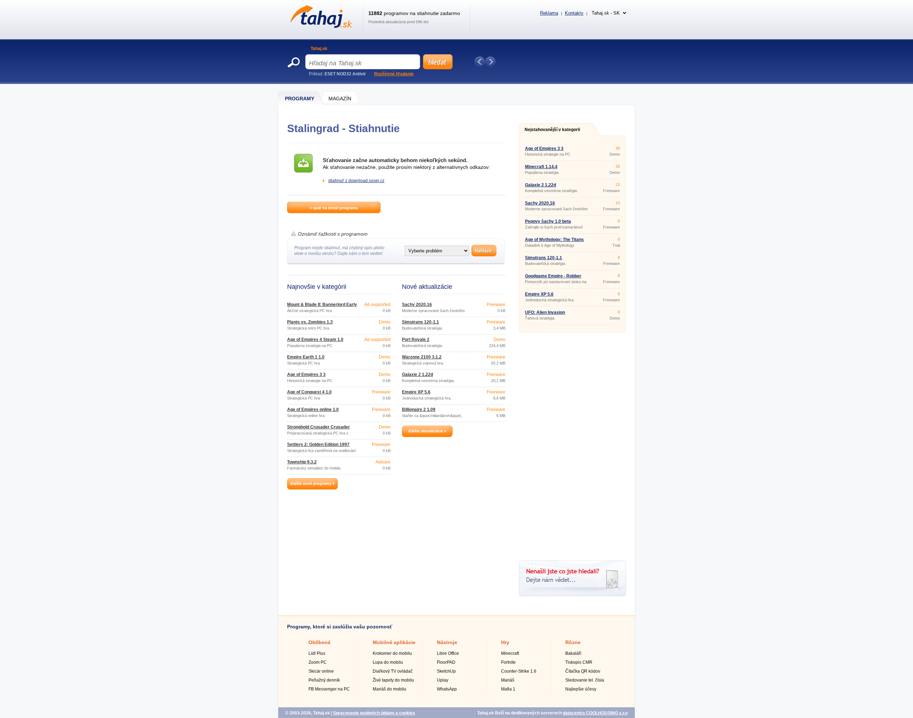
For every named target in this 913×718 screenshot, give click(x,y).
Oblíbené (319, 642)
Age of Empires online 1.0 (313, 409)
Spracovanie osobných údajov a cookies (374, 713)
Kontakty (574, 13)
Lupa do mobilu (388, 662)
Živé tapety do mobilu (393, 680)
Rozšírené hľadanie (394, 73)
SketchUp (446, 671)
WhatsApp (447, 689)
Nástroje (447, 642)
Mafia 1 (508, 689)
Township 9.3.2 (302, 462)
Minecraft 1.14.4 (541, 166)
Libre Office (448, 653)
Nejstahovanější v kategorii (552, 129)
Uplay (442, 680)
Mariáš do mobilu (389, 689)
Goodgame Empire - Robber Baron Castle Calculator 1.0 (553, 278)
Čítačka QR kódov (582, 671)
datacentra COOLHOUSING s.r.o (595, 713)
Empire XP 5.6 (416, 392)
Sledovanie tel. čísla (584, 680)
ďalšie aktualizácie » (427, 431)
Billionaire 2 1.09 (418, 409)
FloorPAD (446, 662)
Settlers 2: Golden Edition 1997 (318, 444)
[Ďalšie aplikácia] (490, 61)
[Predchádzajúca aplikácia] (479, 61)
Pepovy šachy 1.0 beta (548, 221)
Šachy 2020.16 (417, 304)
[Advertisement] (572, 444)
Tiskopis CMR (578, 662)
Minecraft (510, 653)
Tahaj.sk (319, 48)
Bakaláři (573, 653)
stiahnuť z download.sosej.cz (356, 180)
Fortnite (508, 662)
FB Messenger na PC (329, 689)
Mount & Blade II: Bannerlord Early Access (322, 306)
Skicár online (321, 671)
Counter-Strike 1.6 (518, 671)
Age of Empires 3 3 (306, 374)
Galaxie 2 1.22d (417, 374)
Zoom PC (317, 662)
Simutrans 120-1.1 (420, 322)
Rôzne (573, 642)
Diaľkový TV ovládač (393, 671)
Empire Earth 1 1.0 (306, 357)
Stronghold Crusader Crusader (318, 427)
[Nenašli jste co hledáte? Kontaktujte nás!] (572, 594)
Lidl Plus (316, 653)
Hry (505, 642)
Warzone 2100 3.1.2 (422, 357)
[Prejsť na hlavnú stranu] (319, 26)
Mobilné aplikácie (394, 642)
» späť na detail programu (334, 208)
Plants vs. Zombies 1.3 (310, 322)
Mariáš (507, 680)
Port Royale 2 (415, 339)
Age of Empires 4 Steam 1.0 (315, 339)
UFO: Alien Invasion (545, 312)
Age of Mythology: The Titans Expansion (554, 241)
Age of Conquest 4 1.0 (309, 392)
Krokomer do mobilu (392, 653)
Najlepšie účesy (580, 689)
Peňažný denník (324, 680)
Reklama (549, 13)
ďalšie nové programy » (312, 483)
